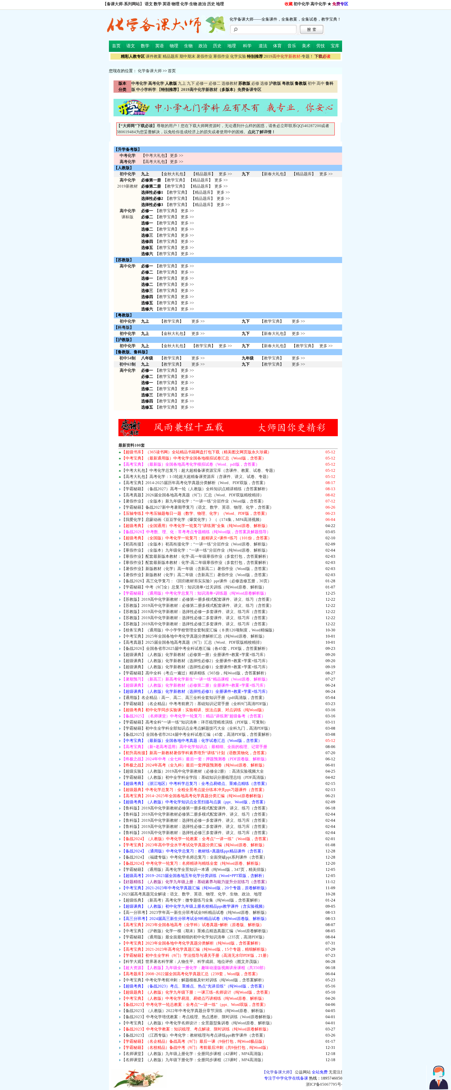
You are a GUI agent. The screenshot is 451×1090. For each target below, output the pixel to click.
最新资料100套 (131, 445)
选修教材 (229, 83)
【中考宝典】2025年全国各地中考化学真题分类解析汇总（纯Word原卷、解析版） (194, 636)
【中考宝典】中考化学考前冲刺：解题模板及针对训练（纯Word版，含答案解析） (193, 980)
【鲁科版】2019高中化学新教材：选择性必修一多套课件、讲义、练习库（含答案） (195, 820)
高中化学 (318, 4)
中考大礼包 (155, 155)
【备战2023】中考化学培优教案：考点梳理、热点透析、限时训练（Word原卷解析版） (198, 1016)
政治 (202, 4)
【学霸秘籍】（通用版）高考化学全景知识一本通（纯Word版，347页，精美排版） (194, 869)
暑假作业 (204, 56)
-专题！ (289, 56)
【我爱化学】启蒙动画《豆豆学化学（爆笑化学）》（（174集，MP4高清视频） (192, 519)
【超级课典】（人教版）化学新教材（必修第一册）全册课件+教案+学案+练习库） (194, 654)
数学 (158, 4)
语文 (149, 4)
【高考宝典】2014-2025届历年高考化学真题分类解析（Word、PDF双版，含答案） (194, 482)
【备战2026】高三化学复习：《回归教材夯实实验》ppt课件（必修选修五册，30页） (196, 581)
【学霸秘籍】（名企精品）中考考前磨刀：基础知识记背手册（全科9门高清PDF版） (195, 703)
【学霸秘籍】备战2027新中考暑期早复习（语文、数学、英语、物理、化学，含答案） (197, 507)
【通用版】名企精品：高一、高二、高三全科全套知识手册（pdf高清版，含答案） (194, 697)
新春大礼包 (274, 174)
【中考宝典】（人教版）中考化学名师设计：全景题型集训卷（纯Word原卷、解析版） (197, 1023)
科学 (247, 46)
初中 (312, 83)
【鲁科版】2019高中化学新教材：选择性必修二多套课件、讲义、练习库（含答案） (195, 826)
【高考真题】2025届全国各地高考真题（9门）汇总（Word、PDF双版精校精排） (192, 642)
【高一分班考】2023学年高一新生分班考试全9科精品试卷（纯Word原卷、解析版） (195, 912)
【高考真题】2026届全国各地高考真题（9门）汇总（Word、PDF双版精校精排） (192, 495)
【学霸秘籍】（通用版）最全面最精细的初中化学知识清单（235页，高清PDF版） (194, 937)
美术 (306, 46)
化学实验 (238, 56)
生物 (193, 4)
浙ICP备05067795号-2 (325, 1084)
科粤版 (124, 327)
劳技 (320, 46)
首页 (116, 46)
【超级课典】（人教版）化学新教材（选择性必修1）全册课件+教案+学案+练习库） (195, 667)
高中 (321, 83)
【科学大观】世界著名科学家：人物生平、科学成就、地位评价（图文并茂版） (191, 961)
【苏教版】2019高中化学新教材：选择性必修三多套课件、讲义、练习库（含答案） (195, 624)
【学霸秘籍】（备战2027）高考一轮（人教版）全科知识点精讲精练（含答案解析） (195, 489)
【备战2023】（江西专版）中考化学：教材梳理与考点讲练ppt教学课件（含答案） (194, 1035)
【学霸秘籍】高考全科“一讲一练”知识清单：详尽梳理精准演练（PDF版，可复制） (194, 722)
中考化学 (128, 155)
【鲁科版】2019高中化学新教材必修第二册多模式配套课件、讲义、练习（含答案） (195, 814)
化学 (184, 4)
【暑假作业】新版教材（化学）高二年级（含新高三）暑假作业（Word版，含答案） (195, 574)
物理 (175, 4)
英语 (167, 4)
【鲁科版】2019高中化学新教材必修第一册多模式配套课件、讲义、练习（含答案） (195, 808)
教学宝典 (175, 180)
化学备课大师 (150, 70)
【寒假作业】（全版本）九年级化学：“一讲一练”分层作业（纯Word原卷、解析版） (195, 550)
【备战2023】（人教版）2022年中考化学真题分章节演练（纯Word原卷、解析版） (194, 1010)
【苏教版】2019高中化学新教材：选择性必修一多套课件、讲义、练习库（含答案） (195, 611)
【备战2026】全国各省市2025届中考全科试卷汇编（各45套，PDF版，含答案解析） (195, 648)
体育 (277, 46)
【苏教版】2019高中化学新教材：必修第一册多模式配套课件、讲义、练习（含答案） (197, 599)
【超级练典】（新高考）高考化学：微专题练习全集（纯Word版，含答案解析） (191, 900)
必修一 (202, 83)
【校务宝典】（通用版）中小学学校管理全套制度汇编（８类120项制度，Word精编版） (198, 630)
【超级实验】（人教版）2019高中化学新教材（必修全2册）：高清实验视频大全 (192, 771)
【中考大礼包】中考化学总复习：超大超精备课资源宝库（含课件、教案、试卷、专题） (199, 470)
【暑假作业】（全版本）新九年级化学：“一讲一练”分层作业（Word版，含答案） (193, 501)
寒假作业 (221, 56)
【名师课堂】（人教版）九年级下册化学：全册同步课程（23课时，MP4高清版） (193, 1059)
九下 (191, 83)
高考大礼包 (155, 161)
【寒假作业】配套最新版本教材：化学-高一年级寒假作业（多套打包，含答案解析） (195, 556)
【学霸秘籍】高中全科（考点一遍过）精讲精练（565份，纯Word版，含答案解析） (194, 673)
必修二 (215, 83)
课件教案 (154, 56)
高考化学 (128, 161)
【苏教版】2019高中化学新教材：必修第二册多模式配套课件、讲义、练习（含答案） (197, 605)
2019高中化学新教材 (199, 89)
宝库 (335, 46)
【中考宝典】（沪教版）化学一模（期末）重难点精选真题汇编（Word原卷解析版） (195, 931)
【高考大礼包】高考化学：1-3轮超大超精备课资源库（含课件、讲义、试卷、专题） (196, 476)
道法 (263, 46)
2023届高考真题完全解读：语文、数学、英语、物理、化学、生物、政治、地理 (191, 894)
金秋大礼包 (173, 174)
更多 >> (176, 155)
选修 (264, 83)
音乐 (291, 46)
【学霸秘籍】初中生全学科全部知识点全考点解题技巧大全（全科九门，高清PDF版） (196, 728)
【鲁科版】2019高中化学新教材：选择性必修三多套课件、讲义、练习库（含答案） (195, 832)
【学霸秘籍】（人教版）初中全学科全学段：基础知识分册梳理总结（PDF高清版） (194, 777)
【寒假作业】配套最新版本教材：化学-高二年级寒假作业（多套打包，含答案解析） (195, 562)
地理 (220, 4)
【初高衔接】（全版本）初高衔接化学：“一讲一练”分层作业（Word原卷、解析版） (195, 544)
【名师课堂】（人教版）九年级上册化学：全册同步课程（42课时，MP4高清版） (193, 1053)
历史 (211, 4)
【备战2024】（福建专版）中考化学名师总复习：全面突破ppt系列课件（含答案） (194, 857)
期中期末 (187, 56)
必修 (255, 83)
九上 (182, 83)
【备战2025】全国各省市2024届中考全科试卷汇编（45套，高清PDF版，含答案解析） (197, 734)
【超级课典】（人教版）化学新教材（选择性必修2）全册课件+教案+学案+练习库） (195, 660)
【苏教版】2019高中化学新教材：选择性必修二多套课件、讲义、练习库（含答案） (195, 617)
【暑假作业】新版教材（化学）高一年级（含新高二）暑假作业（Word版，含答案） (195, 568)
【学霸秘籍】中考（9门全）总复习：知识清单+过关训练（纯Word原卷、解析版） (193, 587)
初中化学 (302, 4)
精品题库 (171, 56)
